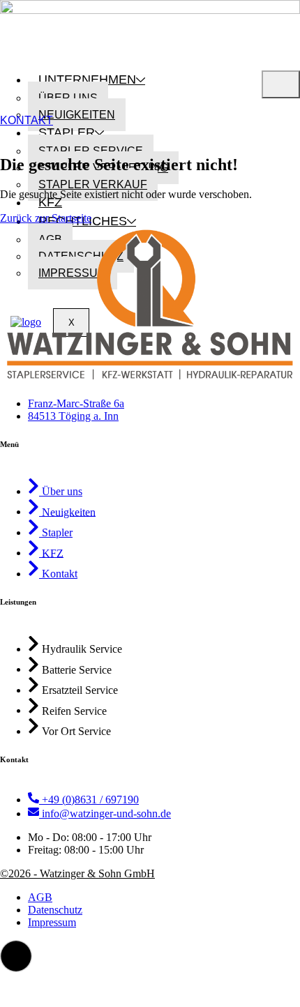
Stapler (66, 132)
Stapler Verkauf (92, 184)
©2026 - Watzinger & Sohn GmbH (77, 873)
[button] (16, 956)
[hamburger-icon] (281, 84)
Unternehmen (87, 79)
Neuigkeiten (76, 115)
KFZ (50, 202)
